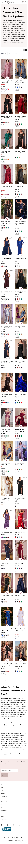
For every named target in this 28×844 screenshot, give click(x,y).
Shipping (3, 787)
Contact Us (4, 819)
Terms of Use (10, 840)
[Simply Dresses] (9, 2)
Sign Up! (4, 775)
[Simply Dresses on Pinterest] (14, 825)
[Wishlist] (22, 2)
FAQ (2, 790)
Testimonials (4, 810)
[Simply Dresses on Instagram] (8, 825)
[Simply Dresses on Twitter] (20, 825)
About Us (3, 805)
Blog (2, 807)
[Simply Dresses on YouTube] (26, 825)
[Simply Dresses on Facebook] (2, 825)
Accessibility (4, 796)
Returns (3, 793)
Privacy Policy (17, 840)
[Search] (19, 2)
